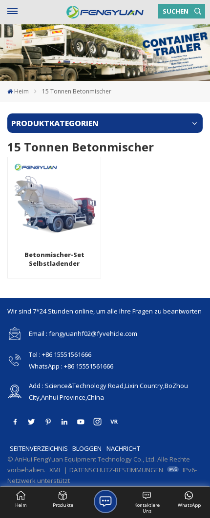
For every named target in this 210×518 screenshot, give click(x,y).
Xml (55, 469)
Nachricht (123, 448)
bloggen (87, 448)
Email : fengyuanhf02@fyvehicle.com (83, 333)
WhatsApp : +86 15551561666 (71, 366)
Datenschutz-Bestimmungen (116, 469)
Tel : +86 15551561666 (60, 354)
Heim (21, 91)
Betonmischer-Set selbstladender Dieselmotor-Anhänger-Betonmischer (54, 259)
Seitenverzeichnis (39, 448)
